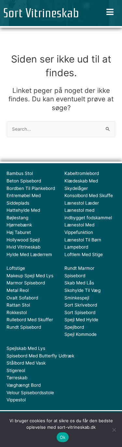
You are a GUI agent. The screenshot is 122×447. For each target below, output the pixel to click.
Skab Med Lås (79, 282)
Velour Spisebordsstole (30, 392)
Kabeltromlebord (81, 173)
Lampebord (76, 247)
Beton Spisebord (24, 180)
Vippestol (16, 399)
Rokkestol (17, 312)
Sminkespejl (76, 297)
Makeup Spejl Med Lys (30, 275)
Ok (63, 437)
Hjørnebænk (19, 224)
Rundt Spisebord (24, 327)
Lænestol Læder (81, 203)
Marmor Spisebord (26, 282)
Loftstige (16, 268)
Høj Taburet (19, 232)
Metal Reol (18, 290)
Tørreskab (17, 377)
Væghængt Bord (24, 385)
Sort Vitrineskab (41, 13)
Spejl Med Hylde (81, 319)
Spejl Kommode (80, 334)
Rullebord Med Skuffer (30, 319)
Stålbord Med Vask (26, 363)
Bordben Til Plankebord (31, 188)
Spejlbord (74, 327)
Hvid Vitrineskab (23, 247)
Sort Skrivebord (80, 305)
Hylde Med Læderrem (29, 254)
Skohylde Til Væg (82, 290)
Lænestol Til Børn (82, 239)
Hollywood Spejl (23, 239)
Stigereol (16, 370)
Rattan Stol (18, 305)
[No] (114, 429)
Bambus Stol (20, 173)
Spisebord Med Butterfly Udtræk (40, 355)
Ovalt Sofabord (22, 297)
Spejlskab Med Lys (26, 348)
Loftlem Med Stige (83, 254)
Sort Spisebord (79, 312)
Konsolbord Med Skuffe (88, 195)
